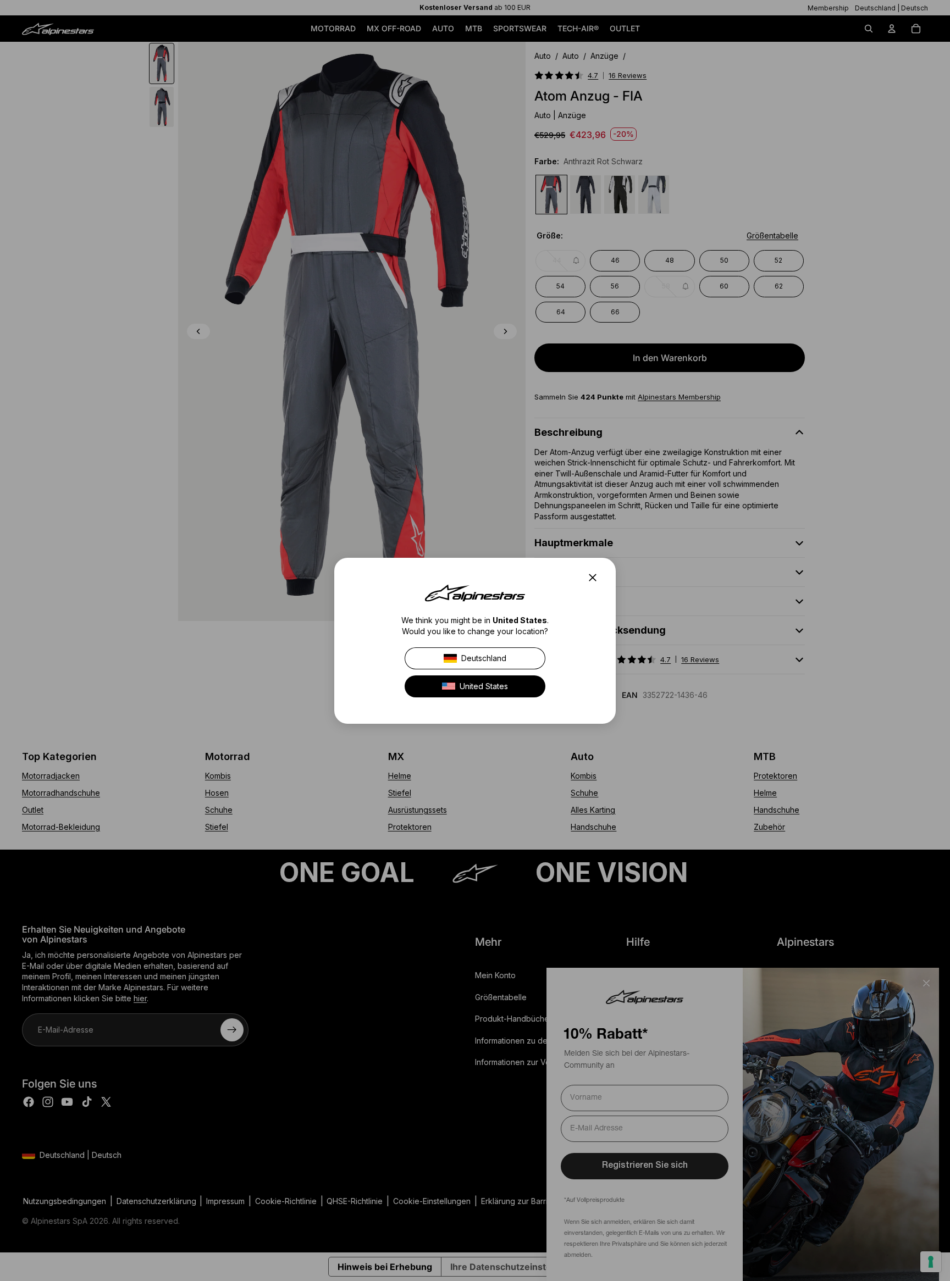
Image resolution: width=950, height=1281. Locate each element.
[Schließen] (596, 578)
